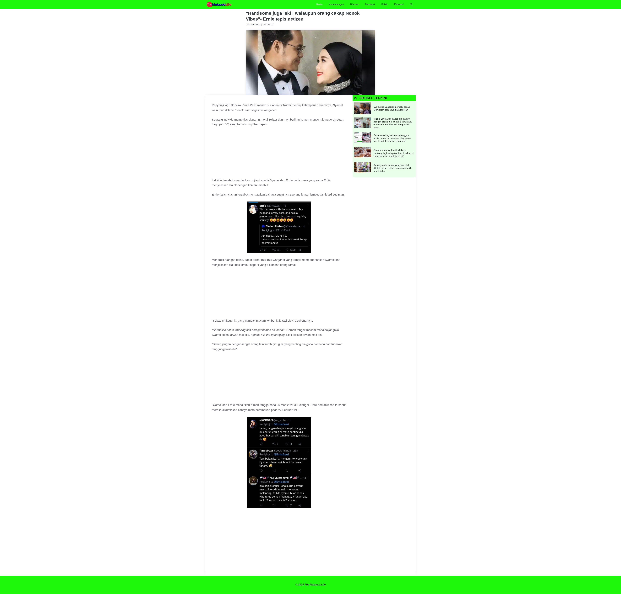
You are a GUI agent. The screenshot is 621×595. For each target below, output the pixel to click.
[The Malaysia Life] (219, 4)
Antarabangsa (336, 4)
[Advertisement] (279, 154)
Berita (319, 4)
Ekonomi (398, 4)
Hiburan (354, 4)
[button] (411, 4)
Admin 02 (255, 24)
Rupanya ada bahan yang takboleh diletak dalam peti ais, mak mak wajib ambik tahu (393, 168)
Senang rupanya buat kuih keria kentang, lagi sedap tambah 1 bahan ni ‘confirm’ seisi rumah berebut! (394, 153)
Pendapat (370, 4)
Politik (384, 4)
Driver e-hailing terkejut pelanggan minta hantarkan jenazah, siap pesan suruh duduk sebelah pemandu (392, 138)
